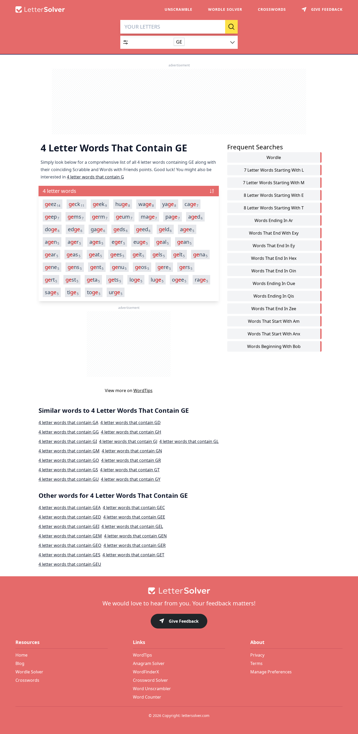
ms (76, 216)
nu (119, 267)
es (117, 254)
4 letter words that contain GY (130, 479)
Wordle (274, 157)
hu (122, 204)
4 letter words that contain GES (69, 555)
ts (114, 279)
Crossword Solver (150, 680)
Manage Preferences (271, 672)
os (142, 267)
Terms (256, 663)
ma (149, 216)
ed (75, 229)
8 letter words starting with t (274, 208)
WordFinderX (146, 672)
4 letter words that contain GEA (70, 507)
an (52, 242)
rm (99, 216)
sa (52, 292)
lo (135, 279)
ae (187, 229)
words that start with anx (274, 334)
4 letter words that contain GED (70, 517)
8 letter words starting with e (274, 195)
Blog (19, 663)
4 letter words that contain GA (68, 422)
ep (52, 216)
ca (191, 204)
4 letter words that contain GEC (134, 507)
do (52, 229)
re (164, 267)
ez (52, 204)
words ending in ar (273, 220)
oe (179, 279)
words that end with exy (274, 233)
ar (74, 242)
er (118, 242)
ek (100, 204)
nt (97, 267)
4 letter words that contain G (95, 177)
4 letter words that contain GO (69, 460)
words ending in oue (274, 283)
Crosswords (272, 9)
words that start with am (274, 321)
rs (185, 267)
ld (165, 229)
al (162, 242)
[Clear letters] (219, 27)
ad (195, 216)
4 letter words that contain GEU (70, 564)
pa (172, 216)
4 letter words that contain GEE (134, 517)
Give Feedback (184, 621)
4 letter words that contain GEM (70, 536)
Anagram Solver (149, 663)
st (72, 279)
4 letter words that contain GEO (70, 545)
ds (120, 229)
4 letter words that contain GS (68, 470)
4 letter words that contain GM (69, 451)
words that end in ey (274, 246)
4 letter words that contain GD (130, 422)
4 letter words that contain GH (131, 432)
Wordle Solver (225, 9)
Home (21, 655)
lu (157, 279)
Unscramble (178, 9)
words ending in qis (273, 296)
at (95, 254)
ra (201, 279)
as (96, 242)
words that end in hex (273, 258)
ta (93, 279)
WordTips (143, 390)
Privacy (257, 655)
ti (73, 292)
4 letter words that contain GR (131, 460)
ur (115, 292)
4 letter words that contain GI (68, 441)
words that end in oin (273, 271)
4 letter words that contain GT (130, 470)
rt (51, 279)
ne (52, 267)
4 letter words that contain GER (135, 545)
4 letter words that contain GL (189, 441)
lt (179, 254)
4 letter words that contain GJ (128, 441)
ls (159, 254)
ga (98, 229)
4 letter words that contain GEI (69, 526)
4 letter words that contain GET (133, 555)
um (124, 216)
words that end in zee (273, 308)
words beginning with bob (274, 346)
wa (146, 204)
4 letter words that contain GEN (135, 536)
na (200, 254)
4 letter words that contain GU (69, 479)
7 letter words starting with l (274, 170)
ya (169, 204)
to (93, 292)
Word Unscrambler (152, 688)
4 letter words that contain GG (69, 432)
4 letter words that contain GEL (132, 526)
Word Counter (147, 697)
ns (75, 267)
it (138, 254)
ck (76, 204)
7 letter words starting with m (274, 183)
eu (140, 242)
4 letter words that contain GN (132, 451)
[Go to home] (179, 591)
